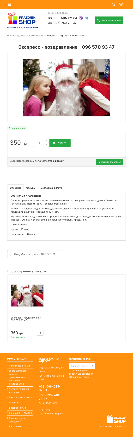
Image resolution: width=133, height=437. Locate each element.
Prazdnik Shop (116, 426)
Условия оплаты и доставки (19, 391)
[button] (113, 4)
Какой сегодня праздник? (17, 420)
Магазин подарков (16, 35)
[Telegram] (86, 18)
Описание (15, 187)
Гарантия (14, 402)
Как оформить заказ (20, 397)
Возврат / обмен (18, 407)
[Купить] (40, 333)
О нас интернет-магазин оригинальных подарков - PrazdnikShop (18, 377)
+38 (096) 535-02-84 (61, 18)
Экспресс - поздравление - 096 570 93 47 (26, 319)
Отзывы (30, 187)
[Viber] (81, 18)
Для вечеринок (36, 35)
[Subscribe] (93, 365)
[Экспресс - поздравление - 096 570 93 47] (27, 295)
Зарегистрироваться (109, 162)
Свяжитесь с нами (19, 365)
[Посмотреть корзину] (121, 2)
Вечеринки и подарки (21, 412)
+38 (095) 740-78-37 (61, 23)
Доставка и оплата (51, 187)
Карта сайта (15, 426)
